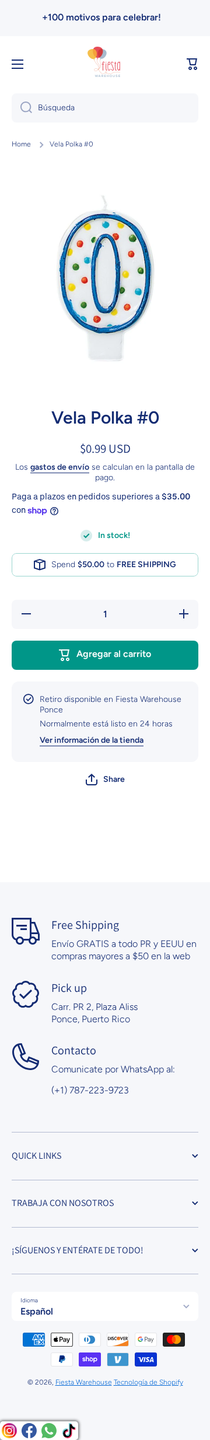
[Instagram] (9, 1430)
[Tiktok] (69, 1430)
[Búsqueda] (22, 108)
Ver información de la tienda (92, 740)
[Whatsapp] (49, 1430)
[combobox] (105, 108)
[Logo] (105, 64)
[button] (192, 64)
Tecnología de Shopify (148, 1382)
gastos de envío (59, 467)
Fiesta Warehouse (83, 1382)
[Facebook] (29, 1430)
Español (36, 1311)
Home (21, 144)
